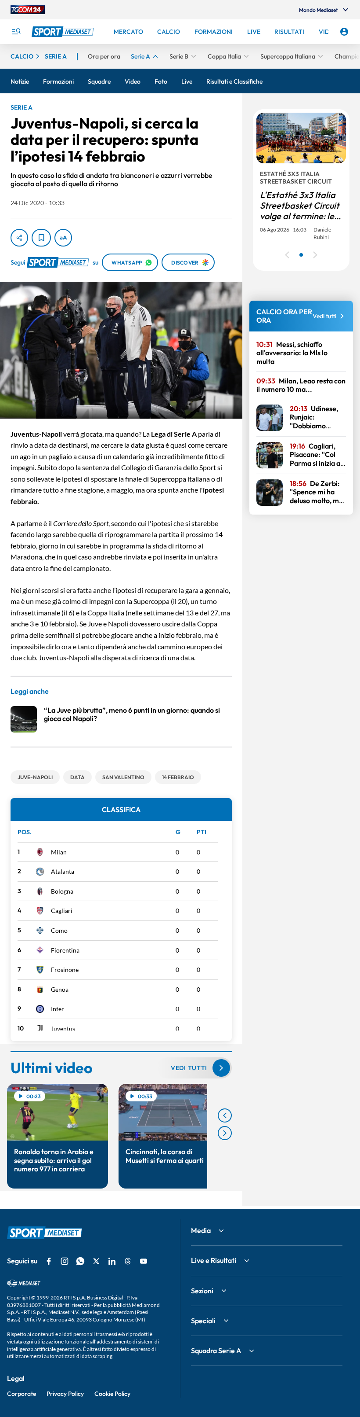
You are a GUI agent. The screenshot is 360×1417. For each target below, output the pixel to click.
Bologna (62, 891)
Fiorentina (65, 950)
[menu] (16, 31)
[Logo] (64, 31)
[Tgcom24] (28, 9)
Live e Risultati (213, 1260)
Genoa (59, 989)
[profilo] (344, 31)
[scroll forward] (225, 1133)
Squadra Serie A (216, 1350)
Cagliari (61, 910)
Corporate (21, 1394)
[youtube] (143, 1261)
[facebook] (48, 1261)
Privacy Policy (65, 1394)
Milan (59, 852)
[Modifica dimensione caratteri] (63, 238)
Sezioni (202, 1290)
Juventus (63, 1028)
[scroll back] (225, 1115)
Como (59, 930)
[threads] (127, 1261)
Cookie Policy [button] (112, 1394)
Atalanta (62, 871)
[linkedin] (112, 1261)
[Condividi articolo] (19, 238)
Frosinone (65, 969)
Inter (57, 1008)
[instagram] (64, 1261)
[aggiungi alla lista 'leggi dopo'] (41, 238)
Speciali (203, 1320)
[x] (96, 1261)
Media (201, 1230)
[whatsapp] (80, 1261)
